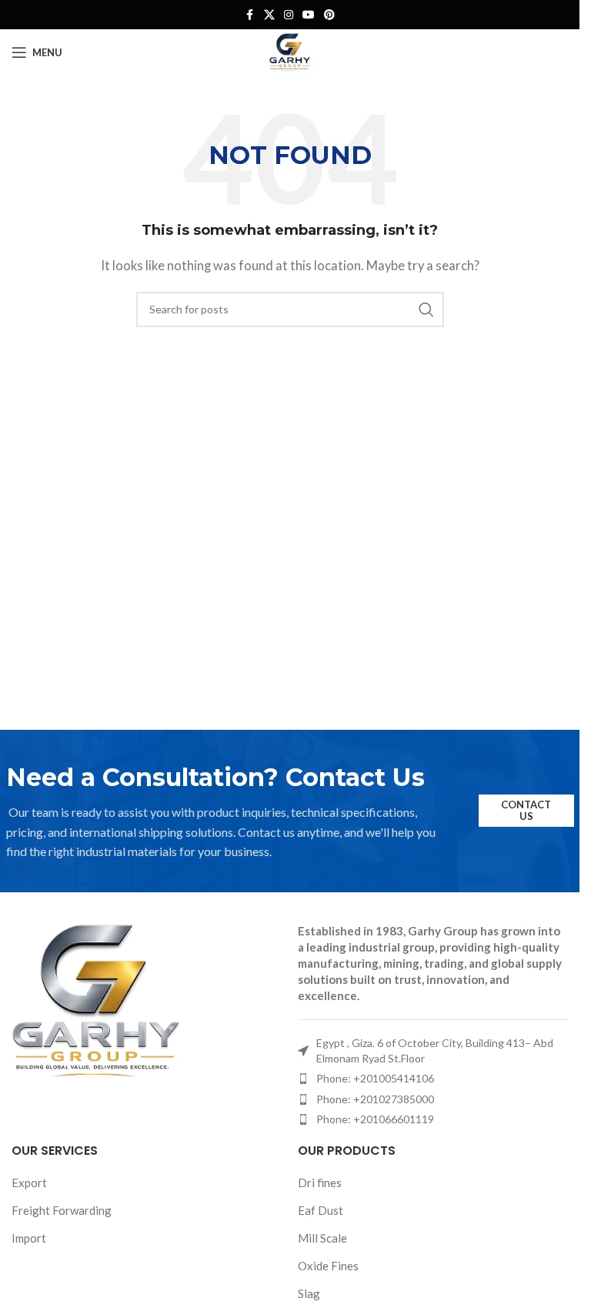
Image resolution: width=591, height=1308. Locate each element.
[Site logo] (289, 51)
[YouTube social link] (308, 15)
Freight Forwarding (62, 1210)
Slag (309, 1293)
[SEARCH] (426, 309)
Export (29, 1182)
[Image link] (96, 998)
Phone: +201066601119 (375, 1119)
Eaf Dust (320, 1210)
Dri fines (320, 1182)
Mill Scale (322, 1238)
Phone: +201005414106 (375, 1078)
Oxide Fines (328, 1266)
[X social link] (269, 15)
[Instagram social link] (288, 15)
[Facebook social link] (250, 15)
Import (29, 1238)
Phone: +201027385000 (375, 1099)
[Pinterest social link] (329, 15)
